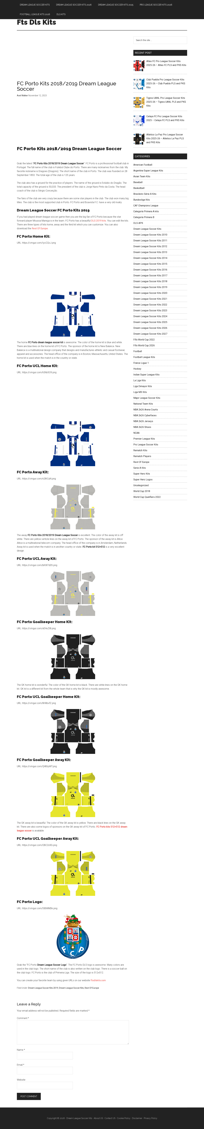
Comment (23, 1018)
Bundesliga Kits (141, 199)
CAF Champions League (145, 205)
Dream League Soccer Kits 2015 (150, 263)
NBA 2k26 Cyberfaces (145, 415)
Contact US (110, 1118)
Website (21, 1079)
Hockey (137, 368)
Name (21, 1049)
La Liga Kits (139, 380)
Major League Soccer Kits (146, 398)
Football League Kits (144, 357)
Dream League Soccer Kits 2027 (150, 333)
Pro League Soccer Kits (145, 444)
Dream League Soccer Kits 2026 (150, 328)
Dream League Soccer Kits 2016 (150, 269)
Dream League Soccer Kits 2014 (150, 258)
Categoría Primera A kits (146, 211)
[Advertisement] (73, 59)
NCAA (136, 432)
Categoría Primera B (143, 217)
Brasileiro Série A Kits (144, 194)
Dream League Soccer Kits (71, 988)
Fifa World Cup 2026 (144, 345)
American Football (142, 164)
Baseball (137, 182)
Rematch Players (142, 456)
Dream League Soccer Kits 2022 (150, 304)
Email (20, 1064)
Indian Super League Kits (146, 374)
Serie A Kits (139, 467)
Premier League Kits (144, 438)
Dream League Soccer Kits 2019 (43, 988)
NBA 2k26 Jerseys (143, 421)
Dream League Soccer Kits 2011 (150, 240)
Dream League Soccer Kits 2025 (150, 322)
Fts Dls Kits (36, 22)
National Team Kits (143, 403)
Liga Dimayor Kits (142, 386)
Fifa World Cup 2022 (144, 339)
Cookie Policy (123, 1118)
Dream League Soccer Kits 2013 (150, 252)
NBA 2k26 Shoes (142, 427)
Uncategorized (141, 485)
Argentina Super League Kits (148, 170)
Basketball (138, 188)
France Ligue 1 (141, 363)
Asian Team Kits (141, 176)
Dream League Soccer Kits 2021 (150, 298)
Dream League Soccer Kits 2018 (150, 281)
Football (137, 351)
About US (98, 1118)
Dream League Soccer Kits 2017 (150, 275)
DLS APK (138, 223)
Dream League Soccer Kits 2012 (150, 246)
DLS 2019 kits (98, 220)
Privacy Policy (150, 1118)
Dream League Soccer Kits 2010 (150, 234)
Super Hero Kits (141, 473)
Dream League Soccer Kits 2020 (150, 293)
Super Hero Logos (142, 479)
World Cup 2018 (141, 491)
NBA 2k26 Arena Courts (145, 409)
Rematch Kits (140, 450)
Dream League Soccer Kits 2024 (150, 316)
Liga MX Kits (140, 392)
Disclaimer (137, 1118)
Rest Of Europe (40, 228)
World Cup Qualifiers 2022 (147, 497)
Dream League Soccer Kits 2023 (150, 310)
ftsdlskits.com (98, 980)
